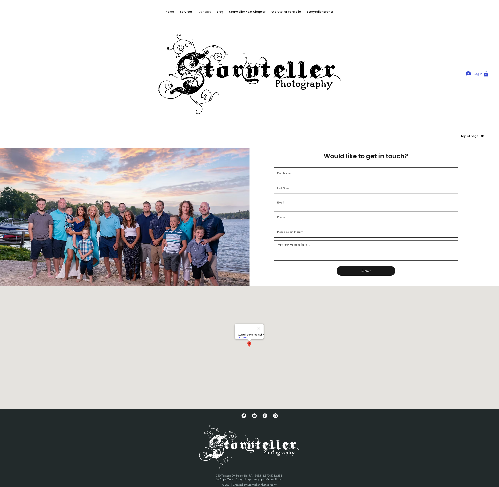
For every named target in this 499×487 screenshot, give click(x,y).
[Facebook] (244, 415)
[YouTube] (254, 415)
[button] (186, 12)
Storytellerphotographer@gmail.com (259, 479)
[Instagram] (275, 415)
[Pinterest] (265, 415)
